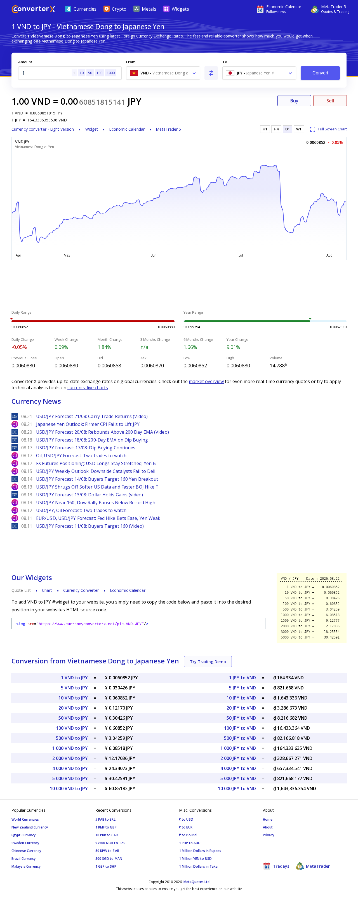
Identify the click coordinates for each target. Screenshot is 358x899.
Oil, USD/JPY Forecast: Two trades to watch (81, 455)
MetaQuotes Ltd (196, 881)
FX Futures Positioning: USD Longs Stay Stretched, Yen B (96, 463)
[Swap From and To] (211, 73)
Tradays (280, 866)
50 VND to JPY (73, 718)
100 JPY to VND (240, 728)
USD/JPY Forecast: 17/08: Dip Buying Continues (86, 448)
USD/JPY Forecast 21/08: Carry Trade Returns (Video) (92, 416)
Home (267, 819)
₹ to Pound (188, 835)
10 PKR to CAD (106, 835)
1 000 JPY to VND (238, 748)
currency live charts (87, 387)
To (224, 61)
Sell (330, 101)
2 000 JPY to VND (238, 758)
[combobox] (163, 73)
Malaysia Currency (26, 866)
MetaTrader (317, 866)
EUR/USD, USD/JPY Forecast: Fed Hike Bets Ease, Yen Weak (98, 518)
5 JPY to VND (242, 688)
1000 (111, 73)
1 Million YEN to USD (195, 858)
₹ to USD (186, 819)
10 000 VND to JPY (69, 788)
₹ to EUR (185, 827)
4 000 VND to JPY (70, 768)
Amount (25, 61)
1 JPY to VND (242, 678)
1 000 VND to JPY (70, 748)
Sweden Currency (25, 843)
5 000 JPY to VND (238, 778)
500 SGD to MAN (108, 858)
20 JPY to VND (241, 708)
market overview (206, 381)
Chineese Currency (26, 850)
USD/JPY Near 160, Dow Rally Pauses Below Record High (95, 502)
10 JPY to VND (241, 698)
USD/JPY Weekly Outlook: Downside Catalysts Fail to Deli (96, 471)
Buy (294, 101)
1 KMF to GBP (106, 827)
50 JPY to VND (241, 718)
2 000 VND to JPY (70, 758)
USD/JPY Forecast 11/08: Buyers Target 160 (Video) (90, 526)
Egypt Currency (23, 835)
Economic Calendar (127, 129)
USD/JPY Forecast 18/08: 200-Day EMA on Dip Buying (92, 440)
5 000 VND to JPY (70, 778)
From (130, 61)
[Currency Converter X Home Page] (33, 10)
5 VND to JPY (74, 688)
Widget (91, 129)
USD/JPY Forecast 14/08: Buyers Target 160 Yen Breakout (97, 479)
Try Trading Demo (208, 661)
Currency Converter (81, 590)
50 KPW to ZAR (107, 850)
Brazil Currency (23, 858)
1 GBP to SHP (105, 866)
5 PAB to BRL (105, 819)
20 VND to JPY (73, 708)
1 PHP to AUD (190, 843)
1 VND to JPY (74, 678)
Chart (47, 590)
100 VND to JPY (72, 728)
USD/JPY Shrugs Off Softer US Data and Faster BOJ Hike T (97, 487)
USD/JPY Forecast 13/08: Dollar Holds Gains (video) (89, 495)
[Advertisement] (179, 286)
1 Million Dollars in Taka (198, 866)
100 (99, 73)
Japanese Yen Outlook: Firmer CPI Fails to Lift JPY (88, 424)
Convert (320, 73)
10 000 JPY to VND (237, 788)
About (268, 827)
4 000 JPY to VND (238, 768)
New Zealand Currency (29, 827)
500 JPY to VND (240, 738)
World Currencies (25, 819)
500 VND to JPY (72, 738)
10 (82, 73)
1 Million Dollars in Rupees (200, 850)
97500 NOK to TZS (110, 843)
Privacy (268, 835)
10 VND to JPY (73, 698)
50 (90, 73)
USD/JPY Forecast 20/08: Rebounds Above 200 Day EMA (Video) (102, 432)
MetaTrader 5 (168, 129)
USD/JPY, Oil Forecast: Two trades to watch (81, 510)
